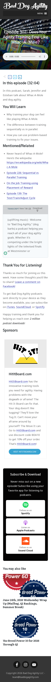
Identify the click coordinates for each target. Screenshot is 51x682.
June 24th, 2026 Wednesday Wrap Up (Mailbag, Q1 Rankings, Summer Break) (25, 593)
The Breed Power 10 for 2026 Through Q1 (25, 632)
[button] (40, 13)
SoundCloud (23, 307)
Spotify (40, 307)
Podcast (25, 48)
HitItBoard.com (18, 381)
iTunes (11, 307)
